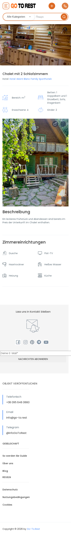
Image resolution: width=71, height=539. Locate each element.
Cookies (7, 504)
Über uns (7, 463)
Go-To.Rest (33, 529)
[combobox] (19, 16)
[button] (63, 199)
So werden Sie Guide (14, 455)
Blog (5, 471)
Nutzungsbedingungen (16, 497)
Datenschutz (10, 489)
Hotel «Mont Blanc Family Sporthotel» (31, 79)
